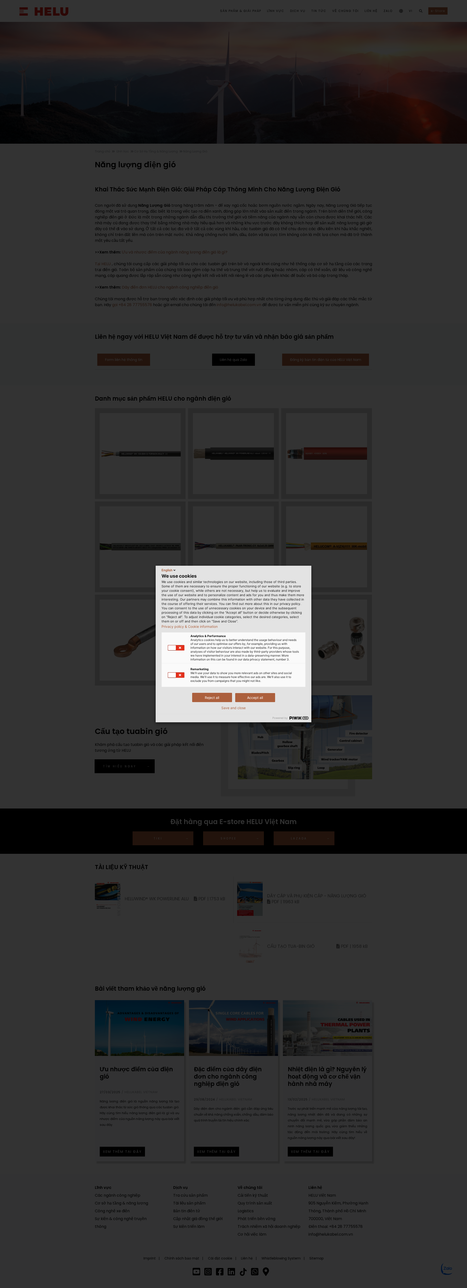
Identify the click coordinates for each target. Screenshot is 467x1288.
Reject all (212, 698)
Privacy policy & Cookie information (190, 627)
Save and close (233, 708)
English (167, 570)
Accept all (255, 698)
